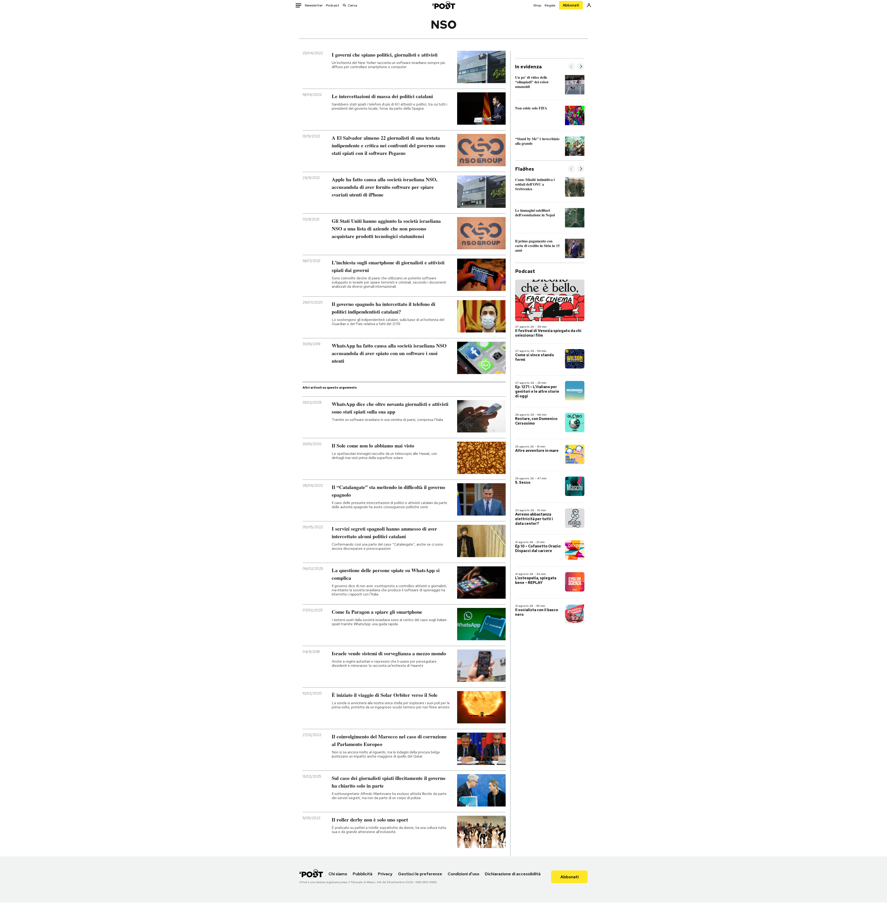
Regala (550, 5)
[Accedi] (588, 5)
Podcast (332, 5)
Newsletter (314, 5)
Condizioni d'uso (463, 873)
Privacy (385, 873)
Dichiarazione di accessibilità (513, 873)
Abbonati (571, 5)
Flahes (524, 169)
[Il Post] (443, 5)
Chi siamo (337, 873)
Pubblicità (362, 873)
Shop (537, 5)
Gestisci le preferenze (420, 873)
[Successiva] (580, 67)
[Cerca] (344, 5)
